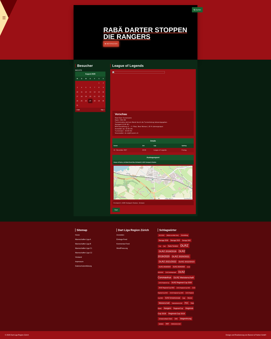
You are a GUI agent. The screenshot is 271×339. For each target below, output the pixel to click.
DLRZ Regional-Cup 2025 (176, 292)
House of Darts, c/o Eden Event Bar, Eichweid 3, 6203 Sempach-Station (135, 162)
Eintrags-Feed (121, 239)
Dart (164, 246)
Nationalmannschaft (177, 303)
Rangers (167, 308)
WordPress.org (122, 248)
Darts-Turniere (173, 246)
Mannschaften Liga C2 (83, 253)
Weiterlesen (111, 44)
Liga (184, 298)
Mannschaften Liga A (83, 239)
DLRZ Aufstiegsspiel (171, 272)
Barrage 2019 (175, 240)
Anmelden (120, 235)
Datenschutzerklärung (83, 266)
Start (116, 210)
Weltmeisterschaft (175, 324)
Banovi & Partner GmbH (257, 335)
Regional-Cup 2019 (176, 314)
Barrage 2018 (163, 240)
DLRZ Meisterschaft (184, 277)
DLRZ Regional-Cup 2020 (182, 283)
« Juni (78, 110)
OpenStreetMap (179, 198)
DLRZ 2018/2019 (167, 251)
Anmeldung (184, 235)
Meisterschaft (164, 303)
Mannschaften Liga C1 (83, 248)
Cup (160, 246)
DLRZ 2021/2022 (167, 261)
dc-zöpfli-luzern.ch (131, 133)
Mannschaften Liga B (83, 244)
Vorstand (78, 257)
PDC (186, 303)
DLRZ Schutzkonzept (172, 298)
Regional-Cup (178, 308)
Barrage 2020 (186, 240)
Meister (190, 298)
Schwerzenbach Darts (165, 319)
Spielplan (161, 324)
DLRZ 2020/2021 (180, 256)
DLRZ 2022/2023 (186, 262)
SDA (176, 319)
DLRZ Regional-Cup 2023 (183, 287)
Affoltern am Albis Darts (173, 235)
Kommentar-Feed (123, 244)
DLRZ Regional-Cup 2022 (166, 288)
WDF (167, 324)
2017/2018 (161, 235)
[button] (77, 32)
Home (77, 235)
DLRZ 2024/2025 (179, 267)
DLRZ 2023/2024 (165, 267)
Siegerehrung (185, 319)
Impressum (79, 261)
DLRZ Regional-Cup (164, 282)
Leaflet (162, 198)
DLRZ (184, 245)
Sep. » (103, 110)
